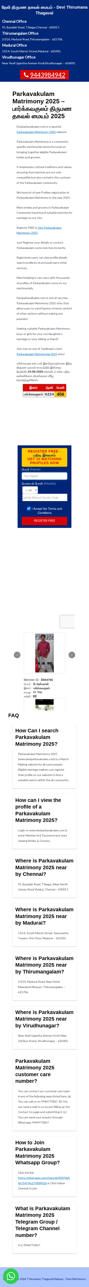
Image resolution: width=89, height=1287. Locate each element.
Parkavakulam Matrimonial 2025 (37, 354)
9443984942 (47, 74)
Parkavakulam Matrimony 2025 (36, 132)
